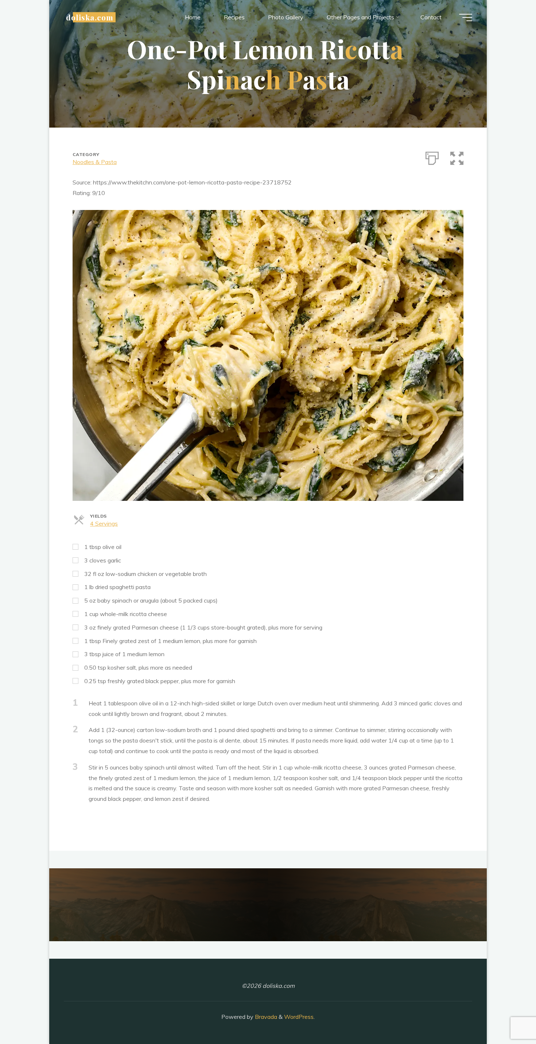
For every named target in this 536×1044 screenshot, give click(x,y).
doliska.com (89, 17)
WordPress (299, 1016)
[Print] (432, 157)
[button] (456, 157)
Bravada (265, 1016)
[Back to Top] (507, 1015)
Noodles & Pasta (95, 161)
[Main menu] (465, 17)
